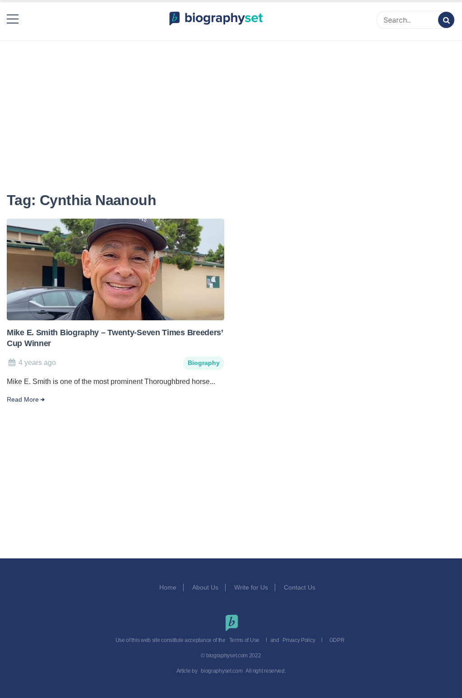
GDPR (337, 640)
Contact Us (300, 587)
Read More (23, 399)
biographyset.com (221, 671)
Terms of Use (244, 640)
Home (167, 587)
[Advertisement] (231, 105)
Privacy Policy (298, 640)
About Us (205, 587)
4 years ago (37, 362)
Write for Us (251, 587)
